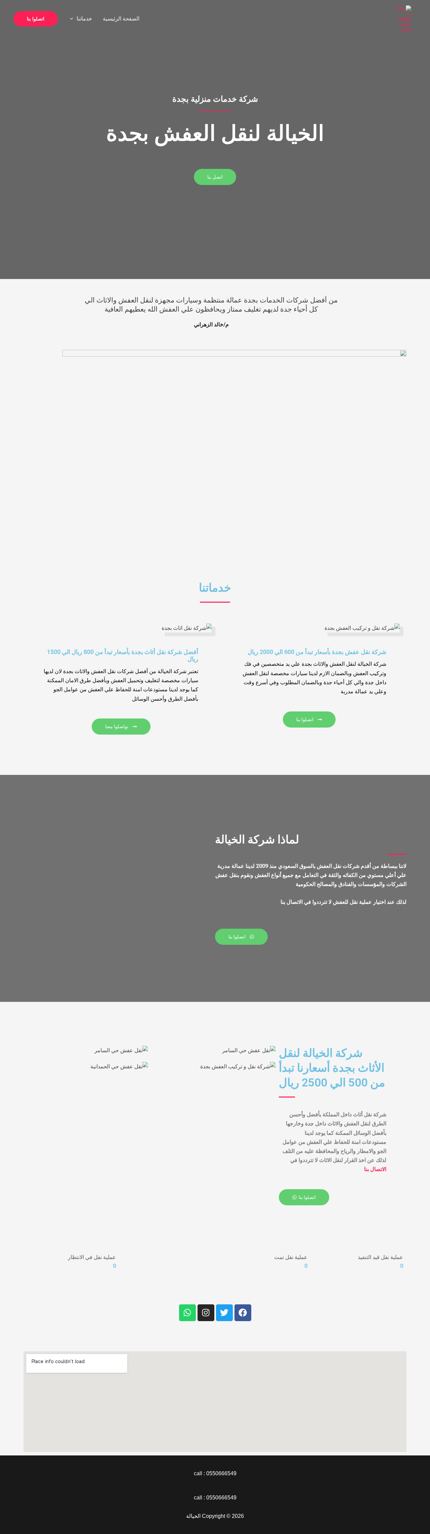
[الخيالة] (402, 18)
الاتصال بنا (375, 1169)
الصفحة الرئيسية (121, 18)
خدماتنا (84, 18)
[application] (73, 19)
